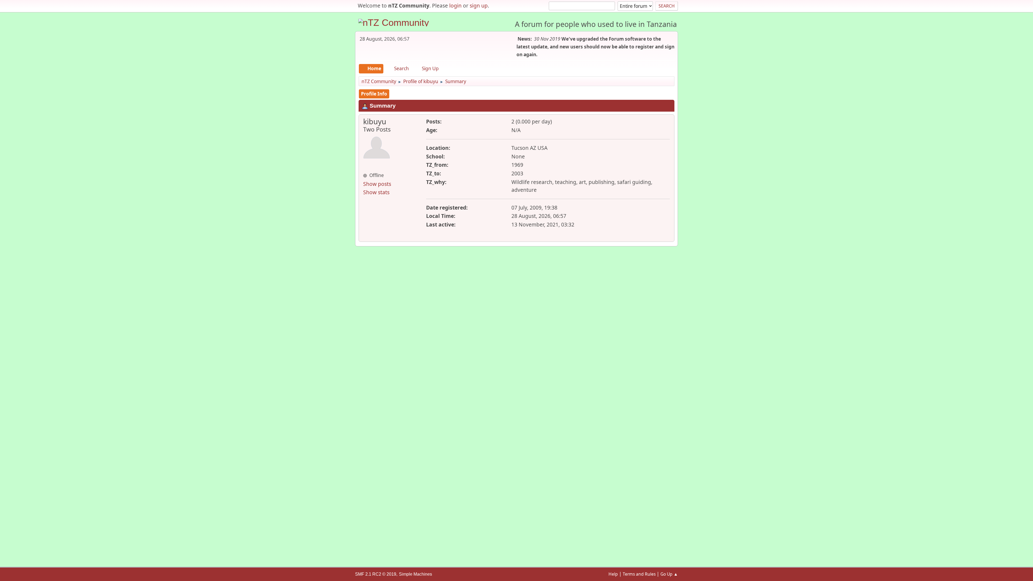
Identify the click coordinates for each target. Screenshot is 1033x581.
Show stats (376, 192)
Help (613, 574)
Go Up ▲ (669, 574)
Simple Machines (415, 574)
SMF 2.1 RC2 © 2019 (375, 574)
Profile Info (374, 94)
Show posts (377, 183)
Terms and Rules (639, 574)
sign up (479, 5)
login (455, 5)
